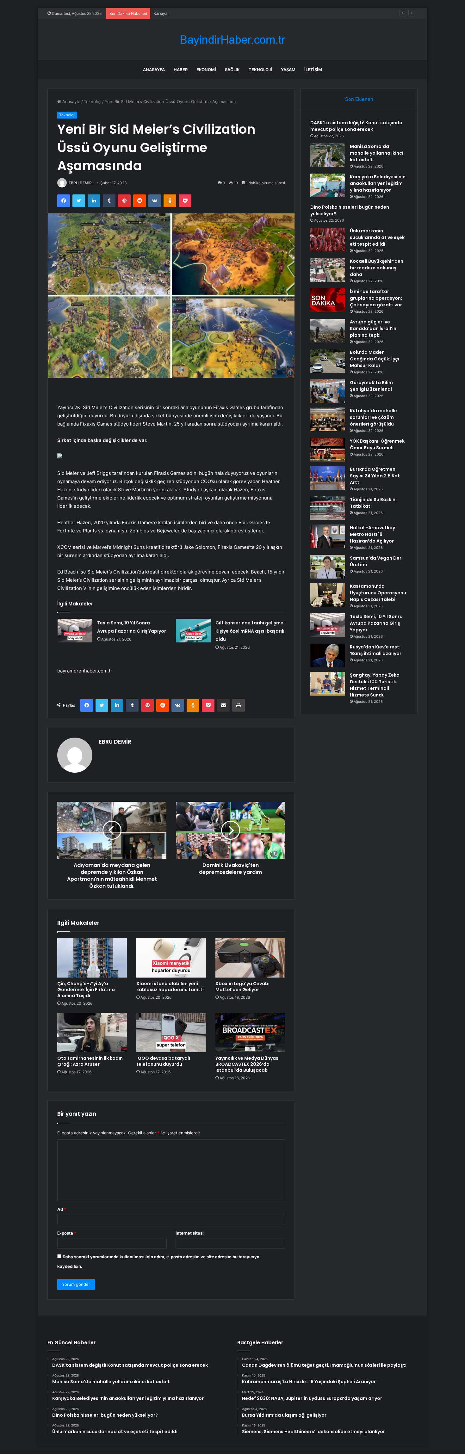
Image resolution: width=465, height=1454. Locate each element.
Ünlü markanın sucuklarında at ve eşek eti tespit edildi (377, 237)
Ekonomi (206, 69)
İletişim (313, 69)
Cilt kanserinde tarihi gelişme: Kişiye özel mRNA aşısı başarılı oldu (250, 631)
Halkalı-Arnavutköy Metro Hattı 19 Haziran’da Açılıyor (372, 534)
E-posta (66, 1233)
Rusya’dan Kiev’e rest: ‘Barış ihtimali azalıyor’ (376, 650)
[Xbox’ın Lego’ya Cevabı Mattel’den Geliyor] (250, 958)
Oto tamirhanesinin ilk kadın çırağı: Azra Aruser (90, 1061)
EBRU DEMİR (80, 183)
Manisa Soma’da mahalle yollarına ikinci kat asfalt (376, 153)
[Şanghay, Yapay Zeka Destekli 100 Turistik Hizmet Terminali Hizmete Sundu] (327, 684)
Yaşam (288, 69)
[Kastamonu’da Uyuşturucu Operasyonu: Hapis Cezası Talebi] (327, 595)
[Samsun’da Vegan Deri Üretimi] (327, 567)
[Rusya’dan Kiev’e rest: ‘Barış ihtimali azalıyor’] (327, 655)
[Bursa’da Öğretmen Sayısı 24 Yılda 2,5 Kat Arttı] (327, 478)
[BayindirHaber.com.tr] (232, 39)
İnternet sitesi (190, 1233)
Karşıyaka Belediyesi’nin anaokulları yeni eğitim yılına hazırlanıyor (216, 13)
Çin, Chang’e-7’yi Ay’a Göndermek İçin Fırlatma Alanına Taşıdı (86, 989)
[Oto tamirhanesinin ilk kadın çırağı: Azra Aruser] (92, 1032)
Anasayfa (154, 69)
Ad (61, 1209)
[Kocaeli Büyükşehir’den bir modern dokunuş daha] (327, 270)
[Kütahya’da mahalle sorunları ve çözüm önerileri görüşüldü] (327, 419)
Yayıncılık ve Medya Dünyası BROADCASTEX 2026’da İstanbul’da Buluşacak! (247, 1064)
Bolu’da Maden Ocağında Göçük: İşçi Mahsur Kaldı (374, 359)
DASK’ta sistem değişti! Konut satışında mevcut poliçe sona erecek (356, 126)
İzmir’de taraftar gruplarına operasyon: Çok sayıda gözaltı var (376, 298)
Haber (181, 69)
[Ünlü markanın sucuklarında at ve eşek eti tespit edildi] (327, 239)
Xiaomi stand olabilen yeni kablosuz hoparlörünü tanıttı (170, 986)
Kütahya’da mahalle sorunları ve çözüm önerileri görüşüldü (373, 417)
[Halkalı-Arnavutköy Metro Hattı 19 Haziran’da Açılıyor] (327, 536)
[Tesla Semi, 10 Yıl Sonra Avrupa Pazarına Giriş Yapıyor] (75, 630)
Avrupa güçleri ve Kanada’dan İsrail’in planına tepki (373, 328)
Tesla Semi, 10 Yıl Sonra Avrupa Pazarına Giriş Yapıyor (376, 623)
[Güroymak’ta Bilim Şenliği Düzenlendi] (327, 391)
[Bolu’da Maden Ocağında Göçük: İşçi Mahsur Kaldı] (327, 361)
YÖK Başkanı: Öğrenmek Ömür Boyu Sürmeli (377, 444)
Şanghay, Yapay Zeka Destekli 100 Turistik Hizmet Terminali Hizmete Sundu (375, 685)
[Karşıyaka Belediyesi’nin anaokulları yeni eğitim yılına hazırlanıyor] (327, 185)
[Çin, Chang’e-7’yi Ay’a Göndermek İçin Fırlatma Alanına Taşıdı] (92, 958)
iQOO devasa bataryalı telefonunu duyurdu (163, 1061)
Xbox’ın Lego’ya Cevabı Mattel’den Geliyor (242, 986)
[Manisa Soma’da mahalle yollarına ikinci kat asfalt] (327, 155)
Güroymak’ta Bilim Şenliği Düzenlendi (371, 385)
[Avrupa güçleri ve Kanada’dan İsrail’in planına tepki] (327, 330)
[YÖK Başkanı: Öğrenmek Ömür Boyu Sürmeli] (327, 450)
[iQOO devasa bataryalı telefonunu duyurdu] (171, 1032)
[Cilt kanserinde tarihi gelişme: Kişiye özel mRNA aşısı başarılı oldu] (193, 630)
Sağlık (232, 69)
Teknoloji (260, 69)
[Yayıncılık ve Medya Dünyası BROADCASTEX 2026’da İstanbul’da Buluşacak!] (250, 1032)
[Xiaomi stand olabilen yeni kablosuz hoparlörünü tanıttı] (171, 958)
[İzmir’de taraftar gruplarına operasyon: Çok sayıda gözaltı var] (327, 300)
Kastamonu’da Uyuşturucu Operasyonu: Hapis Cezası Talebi (378, 593)
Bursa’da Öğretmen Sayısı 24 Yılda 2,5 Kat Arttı (375, 476)
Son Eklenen (359, 99)
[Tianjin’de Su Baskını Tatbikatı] (327, 508)
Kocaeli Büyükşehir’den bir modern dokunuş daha (376, 268)
